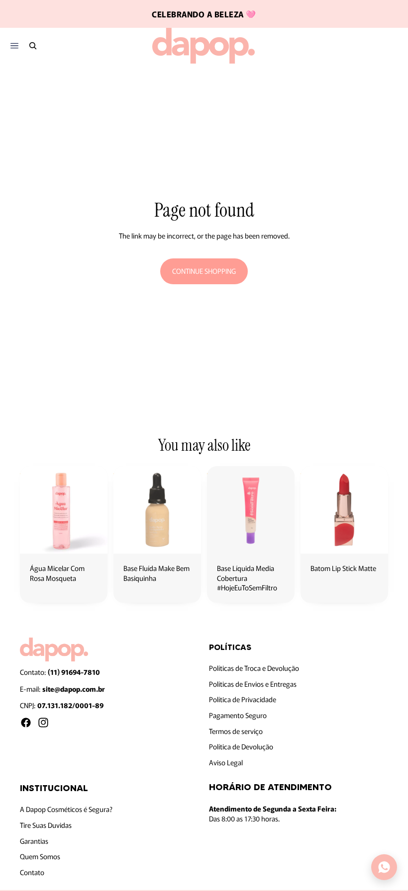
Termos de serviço (236, 730)
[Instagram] (43, 723)
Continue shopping (204, 271)
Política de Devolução (241, 746)
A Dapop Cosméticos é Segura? (66, 809)
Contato (32, 872)
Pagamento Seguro (238, 715)
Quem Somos (40, 856)
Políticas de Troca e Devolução (254, 668)
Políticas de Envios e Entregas (253, 683)
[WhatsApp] (384, 867)
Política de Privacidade (242, 699)
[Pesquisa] (33, 46)
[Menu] (14, 46)
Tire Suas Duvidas (46, 825)
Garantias (34, 840)
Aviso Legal (226, 762)
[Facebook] (26, 723)
